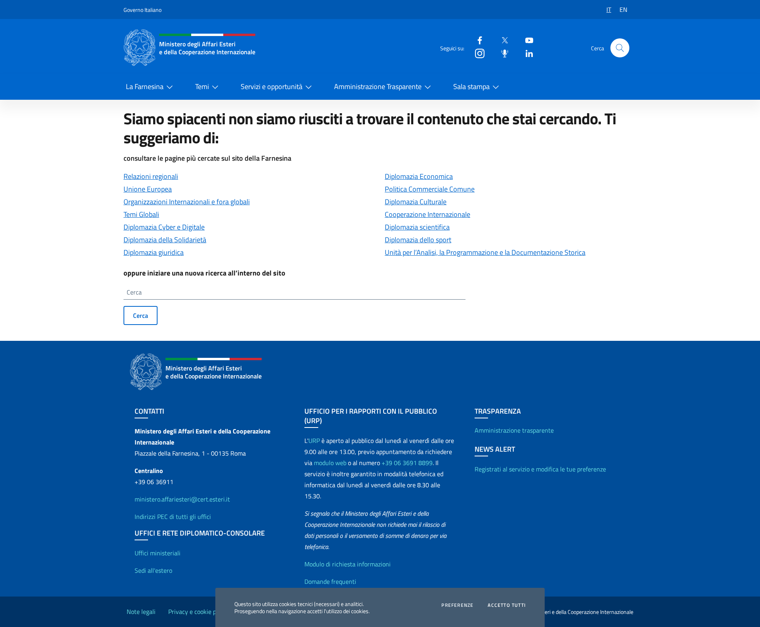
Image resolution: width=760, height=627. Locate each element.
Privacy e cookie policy (198, 611)
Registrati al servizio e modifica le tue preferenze (540, 469)
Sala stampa (471, 86)
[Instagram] (476, 53)
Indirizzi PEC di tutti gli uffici (173, 516)
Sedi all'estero (153, 570)
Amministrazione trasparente (514, 430)
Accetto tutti (507, 605)
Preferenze (457, 605)
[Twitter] (501, 39)
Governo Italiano (143, 10)
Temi (202, 86)
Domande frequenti (330, 581)
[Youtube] (526, 39)
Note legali (141, 611)
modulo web (330, 462)
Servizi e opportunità (271, 86)
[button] (619, 47)
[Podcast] (501, 53)
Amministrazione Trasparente (378, 86)
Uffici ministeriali (157, 553)
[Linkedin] (526, 53)
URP (314, 440)
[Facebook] (476, 39)
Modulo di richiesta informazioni (347, 564)
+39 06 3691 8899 (407, 462)
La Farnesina (144, 86)
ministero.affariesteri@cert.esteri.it (182, 499)
